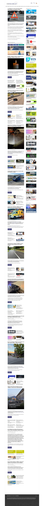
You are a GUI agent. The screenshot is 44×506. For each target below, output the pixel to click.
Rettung (30, 6)
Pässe (24, 6)
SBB (23, 6)
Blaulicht (35, 6)
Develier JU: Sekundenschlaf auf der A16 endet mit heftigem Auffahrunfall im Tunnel (16, 316)
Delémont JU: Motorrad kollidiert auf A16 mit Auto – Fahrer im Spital (15, 91)
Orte (13, 6)
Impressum (9, 495)
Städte (12, 6)
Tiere (33, 6)
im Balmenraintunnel (15, 222)
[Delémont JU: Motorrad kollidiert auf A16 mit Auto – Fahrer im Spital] (16, 98)
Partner (37, 6)
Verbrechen (19, 6)
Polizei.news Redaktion (13, 22)
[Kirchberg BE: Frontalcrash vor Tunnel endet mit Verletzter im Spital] (16, 179)
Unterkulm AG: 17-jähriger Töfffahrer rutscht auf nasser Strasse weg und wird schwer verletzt (15, 244)
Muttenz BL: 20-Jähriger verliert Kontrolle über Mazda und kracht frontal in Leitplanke (16, 125)
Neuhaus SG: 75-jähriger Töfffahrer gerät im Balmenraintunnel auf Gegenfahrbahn (15, 207)
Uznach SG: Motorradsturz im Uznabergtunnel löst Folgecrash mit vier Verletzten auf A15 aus (16, 279)
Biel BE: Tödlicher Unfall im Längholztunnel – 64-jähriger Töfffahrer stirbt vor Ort (16, 57)
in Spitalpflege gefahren (13, 369)
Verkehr (22, 6)
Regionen (8, 6)
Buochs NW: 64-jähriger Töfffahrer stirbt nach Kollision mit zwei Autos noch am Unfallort (16, 462)
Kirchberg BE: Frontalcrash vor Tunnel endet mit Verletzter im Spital (15, 171)
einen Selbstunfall (10, 153)
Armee (32, 6)
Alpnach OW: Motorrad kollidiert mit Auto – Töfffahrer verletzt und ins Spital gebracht (15, 387)
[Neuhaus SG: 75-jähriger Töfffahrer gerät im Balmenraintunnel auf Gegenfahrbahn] (16, 214)
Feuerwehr (28, 6)
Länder (15, 6)
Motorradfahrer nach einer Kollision (19, 367)
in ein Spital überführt (16, 415)
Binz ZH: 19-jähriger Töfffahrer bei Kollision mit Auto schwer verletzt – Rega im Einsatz (16, 342)
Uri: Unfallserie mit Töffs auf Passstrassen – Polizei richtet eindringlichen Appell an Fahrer (16, 430)
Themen (17, 6)
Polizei (26, 6)
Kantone (10, 6)
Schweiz (6, 6)
